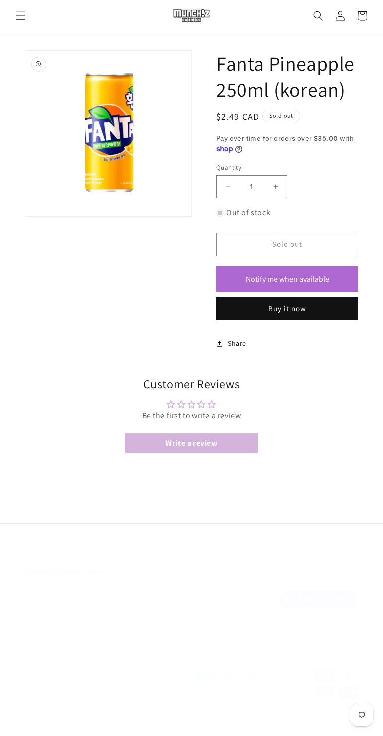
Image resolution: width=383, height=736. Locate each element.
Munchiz (56, 723)
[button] (21, 16)
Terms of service (242, 722)
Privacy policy (193, 722)
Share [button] (237, 343)
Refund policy (147, 722)
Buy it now (287, 308)
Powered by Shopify (94, 723)
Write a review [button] (191, 443)
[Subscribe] (193, 598)
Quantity (228, 167)
